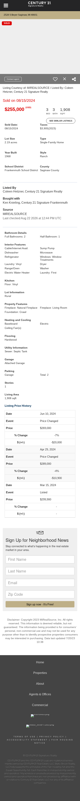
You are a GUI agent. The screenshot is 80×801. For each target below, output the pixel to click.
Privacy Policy (51, 737)
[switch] (55, 79)
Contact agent (13, 79)
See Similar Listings (60, 121)
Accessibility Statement (27, 740)
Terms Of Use (25, 737)
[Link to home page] (40, 5)
